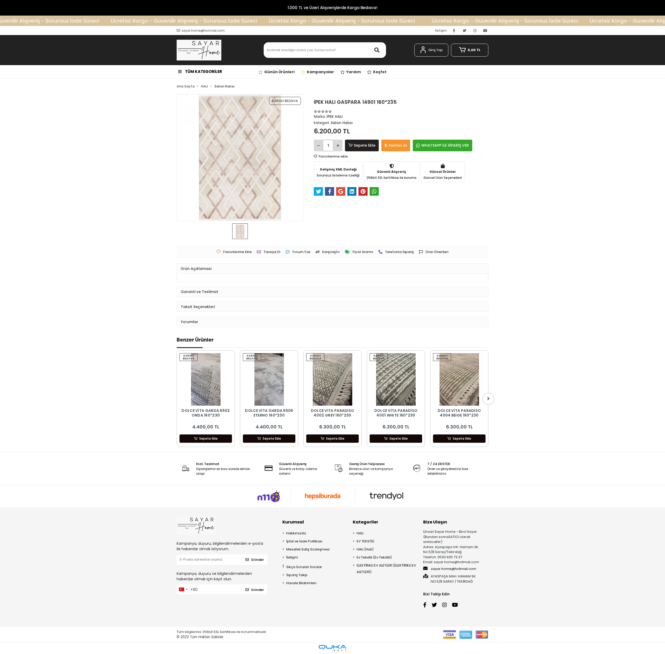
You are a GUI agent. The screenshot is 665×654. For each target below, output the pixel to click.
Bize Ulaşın (435, 522)
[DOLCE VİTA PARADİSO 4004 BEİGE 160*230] (459, 379)
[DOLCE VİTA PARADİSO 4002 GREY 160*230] (332, 379)
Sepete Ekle (364, 145)
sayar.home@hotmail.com (453, 568)
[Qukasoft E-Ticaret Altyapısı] (332, 648)
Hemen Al (398, 145)
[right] (488, 398)
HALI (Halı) (365, 549)
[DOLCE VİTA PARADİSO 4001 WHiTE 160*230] (396, 379)
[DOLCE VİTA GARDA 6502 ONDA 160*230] (205, 379)
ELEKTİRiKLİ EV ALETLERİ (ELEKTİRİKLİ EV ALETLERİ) (386, 568)
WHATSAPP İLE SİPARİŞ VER (445, 145)
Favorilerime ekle (333, 156)
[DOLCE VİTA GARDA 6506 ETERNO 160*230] (269, 379)
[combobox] (183, 589)
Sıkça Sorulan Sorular (304, 566)
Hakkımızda (296, 533)
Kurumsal (293, 522)
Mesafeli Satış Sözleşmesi (308, 549)
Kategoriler (365, 522)
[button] (431, 50)
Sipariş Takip (297, 575)
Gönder (257, 559)
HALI (360, 533)
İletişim (441, 30)
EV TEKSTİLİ (365, 541)
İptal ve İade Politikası (304, 541)
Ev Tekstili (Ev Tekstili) (374, 557)
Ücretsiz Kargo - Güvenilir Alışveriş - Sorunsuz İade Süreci (153, 20)
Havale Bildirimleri (301, 583)
